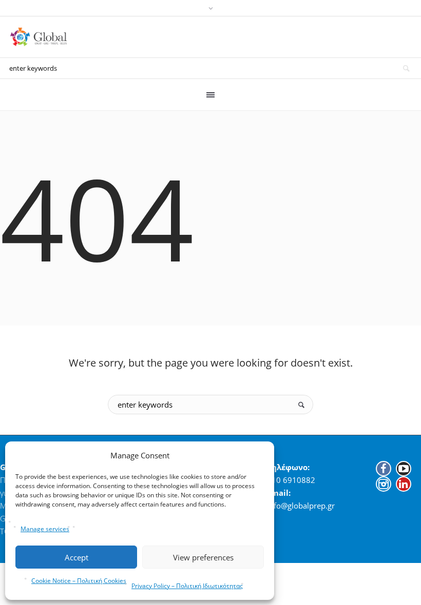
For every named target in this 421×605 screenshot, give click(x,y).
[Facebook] (383, 468)
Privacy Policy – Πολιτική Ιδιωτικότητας (187, 585)
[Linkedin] (403, 484)
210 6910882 (291, 480)
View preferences (203, 557)
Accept (76, 557)
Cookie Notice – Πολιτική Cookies (78, 580)
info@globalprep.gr (301, 505)
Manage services (45, 529)
